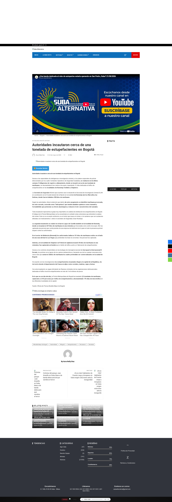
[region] (124, 164)
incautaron (83, 344)
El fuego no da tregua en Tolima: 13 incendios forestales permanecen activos (66, 406)
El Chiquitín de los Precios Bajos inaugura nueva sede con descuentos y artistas (91, 407)
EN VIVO (135, 55)
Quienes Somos (82, 55)
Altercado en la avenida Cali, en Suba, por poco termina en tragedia (92, 416)
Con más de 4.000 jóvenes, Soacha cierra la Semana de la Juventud (67, 419)
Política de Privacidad (128, 451)
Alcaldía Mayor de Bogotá (40, 344)
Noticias (59, 55)
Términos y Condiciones (127, 463)
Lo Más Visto (47, 55)
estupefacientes (72, 344)
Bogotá (69, 55)
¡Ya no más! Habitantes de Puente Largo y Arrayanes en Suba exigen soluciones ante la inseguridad (81, 375)
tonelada (91, 344)
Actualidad (35, 140)
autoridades (54, 344)
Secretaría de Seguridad (41, 193)
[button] (35, 67)
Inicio (36, 55)
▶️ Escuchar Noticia (40, 168)
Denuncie (96, 55)
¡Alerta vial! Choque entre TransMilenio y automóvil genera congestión (42, 419)
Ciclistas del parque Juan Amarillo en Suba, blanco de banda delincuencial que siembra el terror (52, 375)
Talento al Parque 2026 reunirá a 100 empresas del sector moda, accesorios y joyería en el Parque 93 (42, 408)
